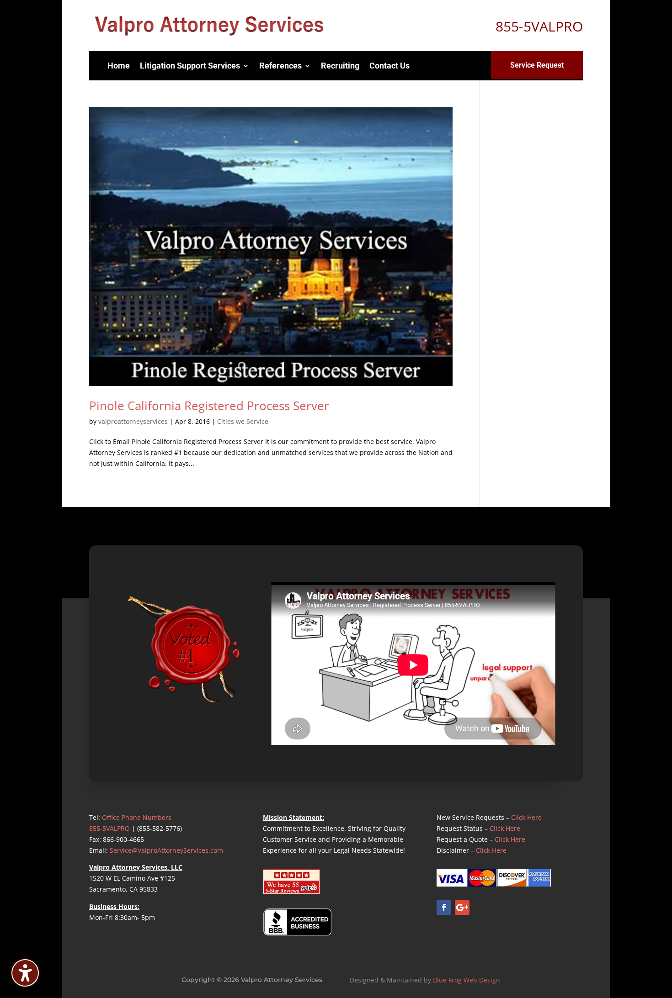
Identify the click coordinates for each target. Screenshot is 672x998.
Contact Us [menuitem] (389, 65)
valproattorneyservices (133, 421)
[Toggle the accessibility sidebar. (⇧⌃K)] (25, 973)
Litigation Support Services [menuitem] (190, 65)
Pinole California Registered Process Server (209, 405)
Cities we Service (242, 421)
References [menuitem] (280, 65)
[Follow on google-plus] (462, 907)
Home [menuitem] (118, 65)
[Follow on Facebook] (444, 907)
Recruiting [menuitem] (340, 65)
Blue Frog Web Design (466, 980)
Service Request (537, 65)
